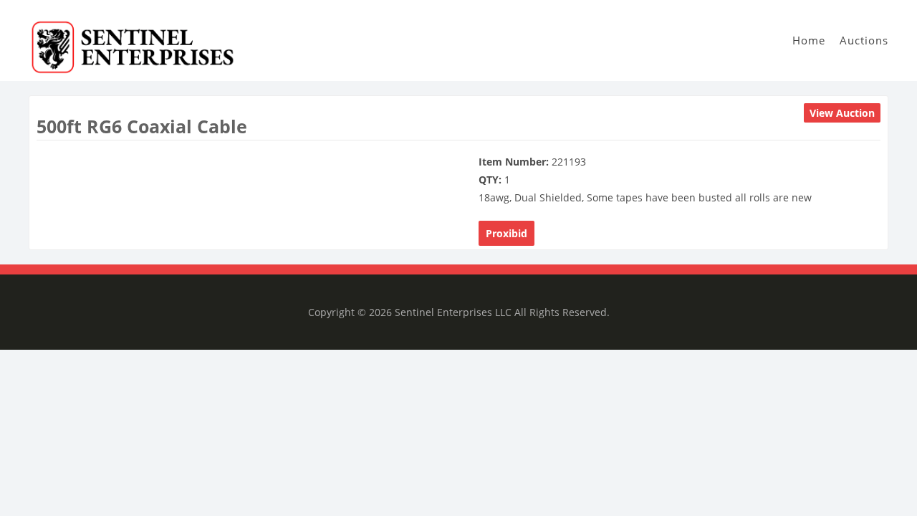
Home (808, 40)
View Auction (842, 113)
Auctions (864, 40)
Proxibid (506, 233)
